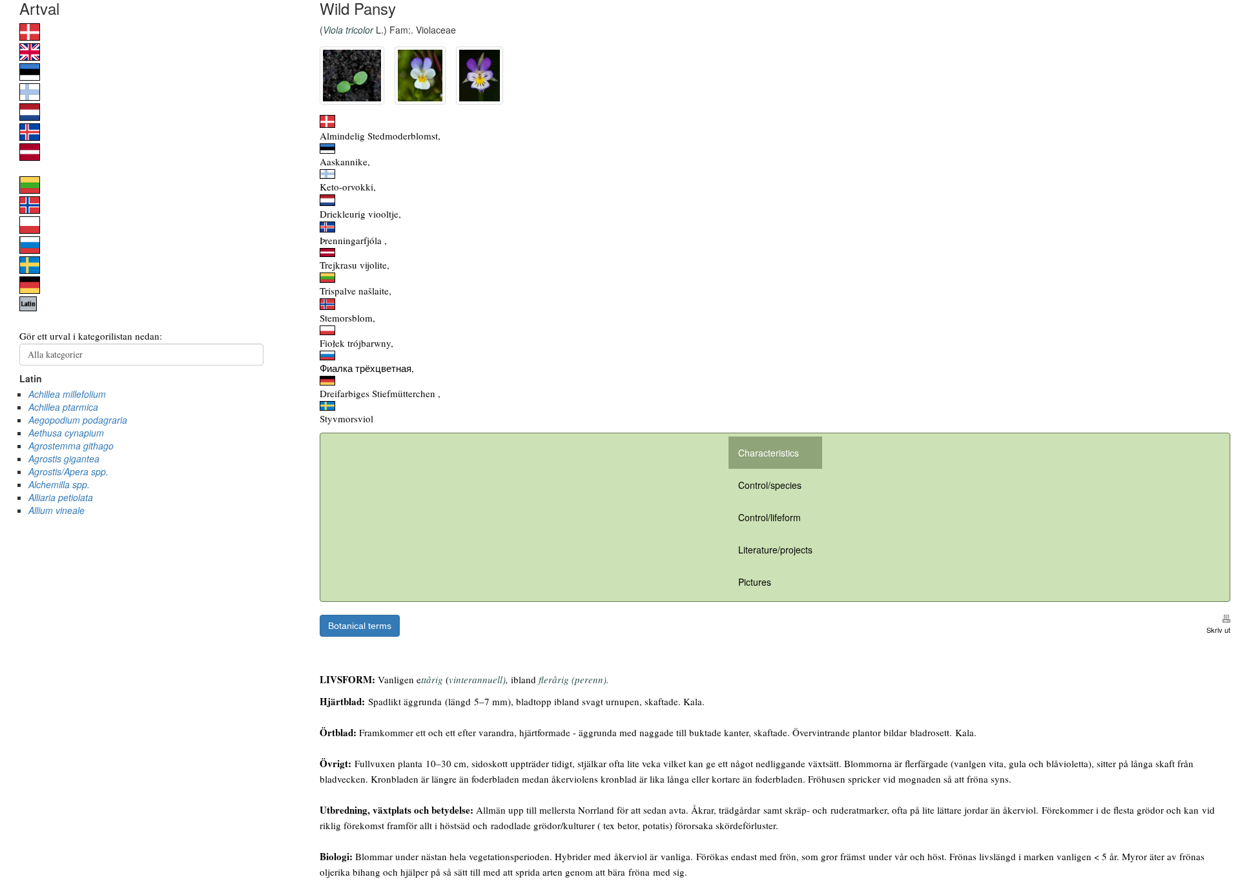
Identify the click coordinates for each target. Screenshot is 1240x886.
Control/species (769, 485)
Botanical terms (359, 626)
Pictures (754, 581)
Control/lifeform (769, 517)
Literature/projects (775, 549)
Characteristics (768, 452)
